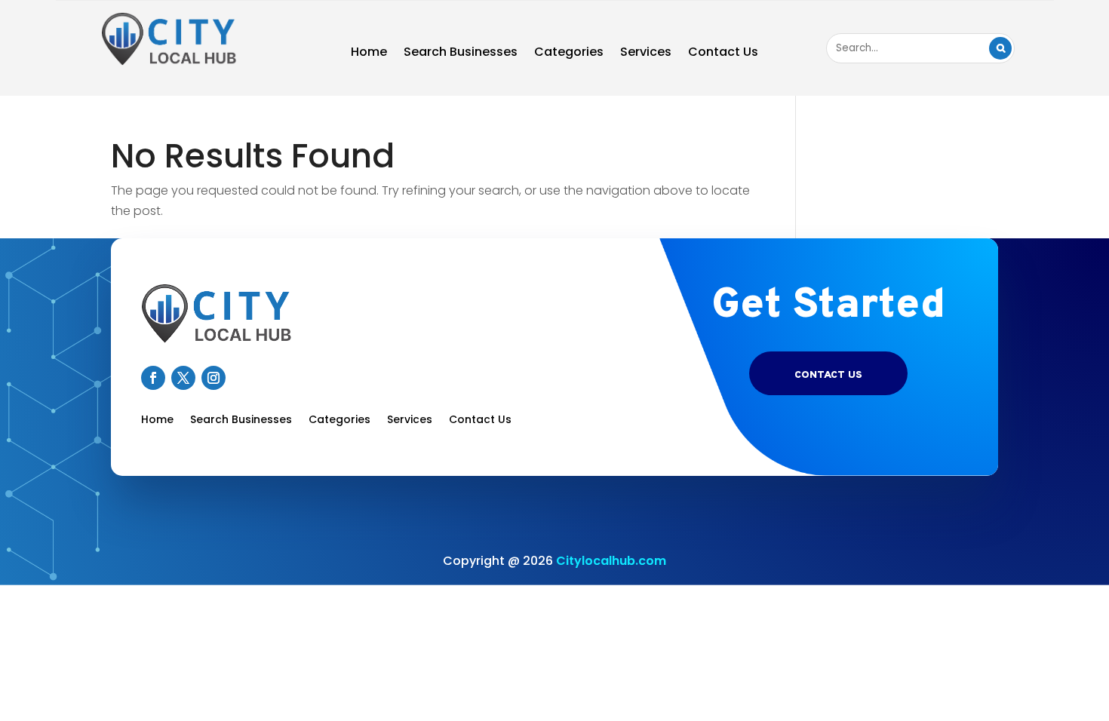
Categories (569, 53)
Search (1000, 48)
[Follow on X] (183, 378)
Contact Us (723, 53)
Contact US (828, 375)
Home (369, 53)
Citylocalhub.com (611, 560)
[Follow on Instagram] (213, 378)
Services (645, 53)
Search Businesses (461, 53)
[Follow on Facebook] (153, 378)
